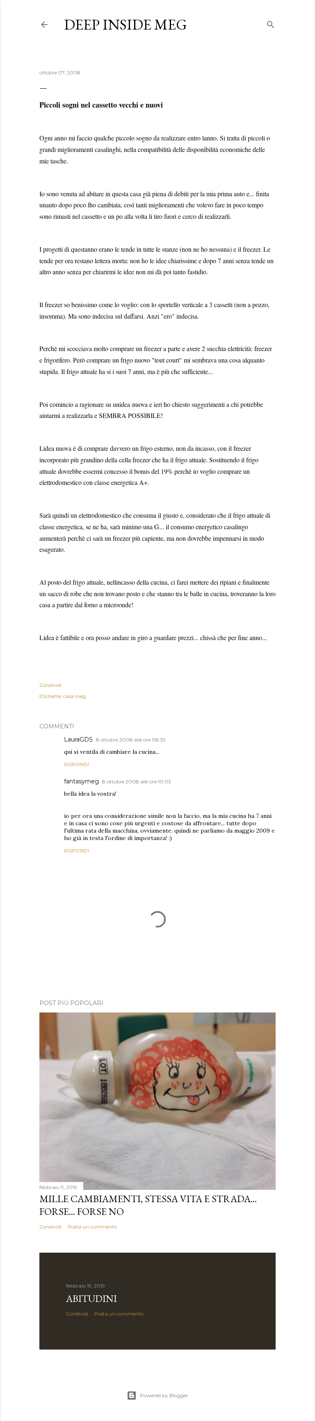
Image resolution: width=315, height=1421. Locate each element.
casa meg (74, 696)
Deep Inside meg (125, 24)
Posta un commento (92, 1227)
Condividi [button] (50, 685)
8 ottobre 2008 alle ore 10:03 (136, 781)
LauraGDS (78, 739)
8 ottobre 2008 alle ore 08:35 (130, 740)
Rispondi (76, 764)
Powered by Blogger (164, 1395)
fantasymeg (81, 781)
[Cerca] (271, 23)
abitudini (91, 1298)
